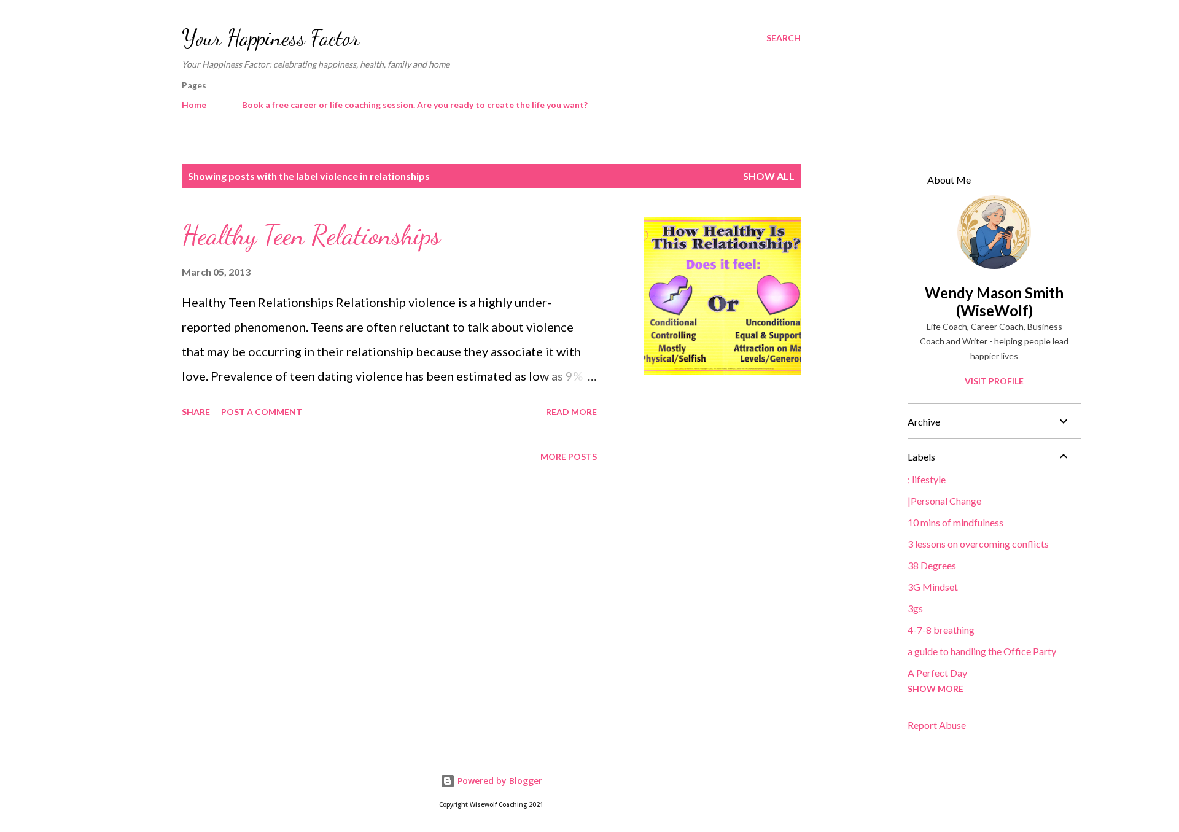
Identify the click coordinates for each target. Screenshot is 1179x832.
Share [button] (196, 411)
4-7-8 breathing (941, 630)
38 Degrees (932, 565)
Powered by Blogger (498, 781)
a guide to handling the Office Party (982, 651)
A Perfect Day (937, 672)
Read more (571, 411)
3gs (915, 608)
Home (194, 104)
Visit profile (994, 381)
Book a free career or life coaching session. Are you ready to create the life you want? (415, 104)
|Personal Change (944, 501)
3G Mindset (933, 587)
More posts (568, 456)
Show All (769, 176)
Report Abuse (937, 725)
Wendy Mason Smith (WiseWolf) (994, 301)
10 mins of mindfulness (955, 522)
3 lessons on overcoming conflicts (978, 544)
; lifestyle (927, 479)
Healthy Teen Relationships (311, 235)
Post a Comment (261, 411)
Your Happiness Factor (271, 38)
